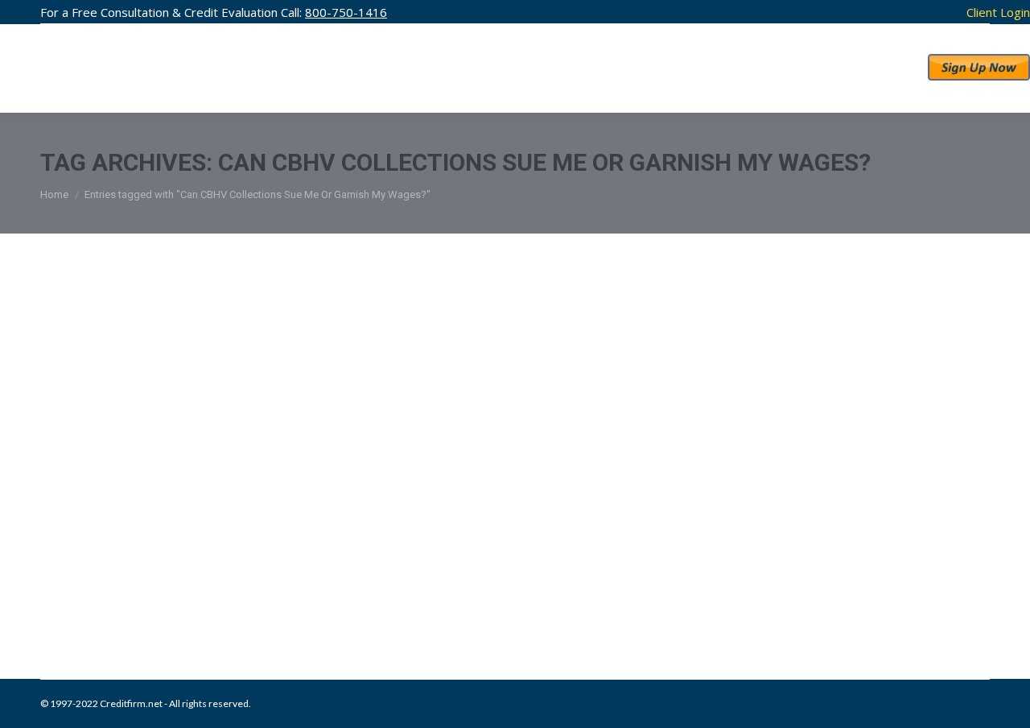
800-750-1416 (346, 12)
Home (54, 194)
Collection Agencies (103, 596)
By (315, 596)
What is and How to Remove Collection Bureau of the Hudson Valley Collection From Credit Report (511, 546)
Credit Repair (178, 596)
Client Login (998, 12)
